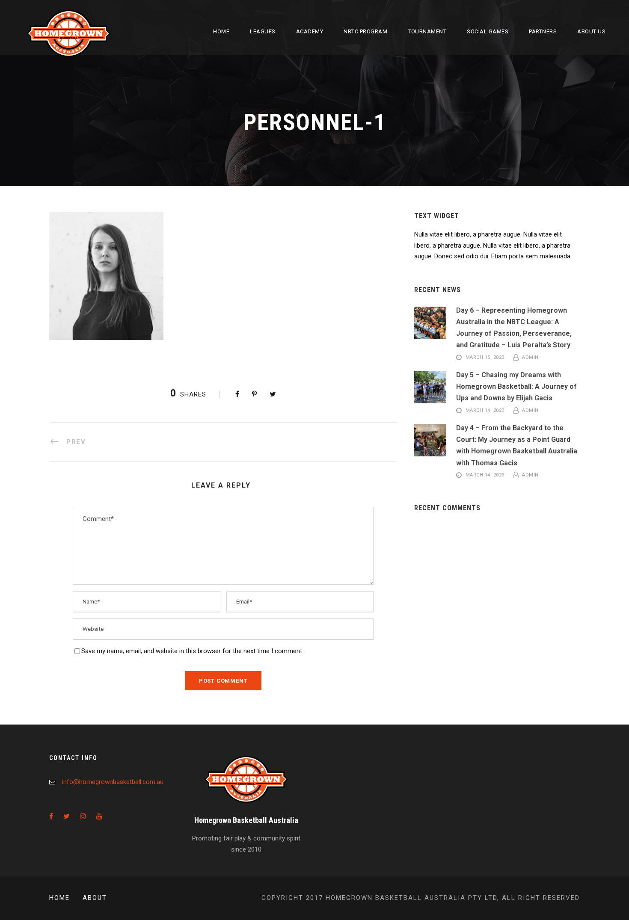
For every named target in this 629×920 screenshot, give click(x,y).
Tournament (427, 31)
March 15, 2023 (485, 358)
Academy (309, 31)
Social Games (487, 31)
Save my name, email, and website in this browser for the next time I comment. (192, 651)
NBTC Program (365, 31)
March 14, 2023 (485, 411)
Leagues (263, 31)
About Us (591, 31)
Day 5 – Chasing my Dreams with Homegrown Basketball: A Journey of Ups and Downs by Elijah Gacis (516, 386)
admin (530, 358)
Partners (543, 31)
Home (221, 31)
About (95, 898)
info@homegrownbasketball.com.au (112, 782)
